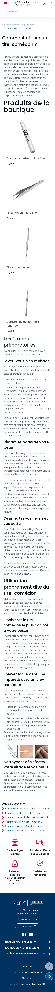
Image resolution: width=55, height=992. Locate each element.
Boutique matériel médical (21, 948)
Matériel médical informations (25, 953)
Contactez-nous (25, 926)
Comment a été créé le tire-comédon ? (26, 826)
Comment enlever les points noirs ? (24, 830)
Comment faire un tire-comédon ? (23, 821)
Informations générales (20, 942)
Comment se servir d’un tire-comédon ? (26, 817)
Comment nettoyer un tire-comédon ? (25, 813)
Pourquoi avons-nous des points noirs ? (27, 808)
